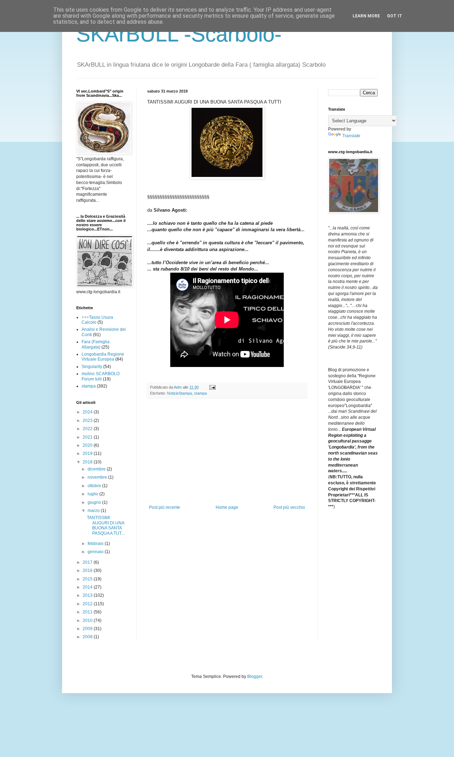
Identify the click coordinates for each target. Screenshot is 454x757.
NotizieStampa (179, 393)
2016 (88, 570)
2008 (88, 636)
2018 (88, 462)
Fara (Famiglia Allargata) (96, 344)
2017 (88, 562)
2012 (88, 603)
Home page (227, 507)
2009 (88, 628)
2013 (88, 595)
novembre (98, 477)
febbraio (96, 543)
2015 (88, 579)
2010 (88, 620)
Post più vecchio (289, 507)
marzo (94, 510)
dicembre (97, 469)
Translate (351, 135)
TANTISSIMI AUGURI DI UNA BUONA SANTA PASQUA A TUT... (105, 525)
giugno (95, 502)
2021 (88, 437)
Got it (394, 15)
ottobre (95, 485)
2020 (88, 445)
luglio (93, 493)
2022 (88, 428)
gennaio (96, 551)
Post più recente (164, 507)
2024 (88, 412)
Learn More (366, 15)
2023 (88, 420)
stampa (200, 393)
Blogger (254, 676)
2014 (88, 587)
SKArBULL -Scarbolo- (179, 34)
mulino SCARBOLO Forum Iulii (101, 376)
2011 (88, 612)
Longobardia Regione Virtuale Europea (103, 357)
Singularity (92, 366)
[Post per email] (212, 387)
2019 (88, 453)
